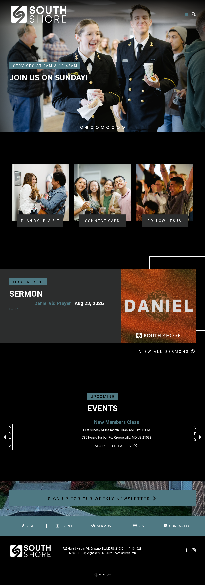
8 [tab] (118, 127)
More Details (99, 446)
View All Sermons (164, 351)
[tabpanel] (102, 66)
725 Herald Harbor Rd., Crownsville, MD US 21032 (93, 549)
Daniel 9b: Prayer (52, 303)
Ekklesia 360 (102, 575)
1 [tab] (81, 127)
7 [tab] (113, 127)
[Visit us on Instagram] (194, 550)
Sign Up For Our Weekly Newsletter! (100, 499)
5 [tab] (102, 127)
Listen (13, 309)
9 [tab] (123, 127)
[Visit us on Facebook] (186, 550)
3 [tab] (92, 127)
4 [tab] (97, 127)
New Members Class (102, 422)
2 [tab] (86, 127)
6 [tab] (107, 127)
